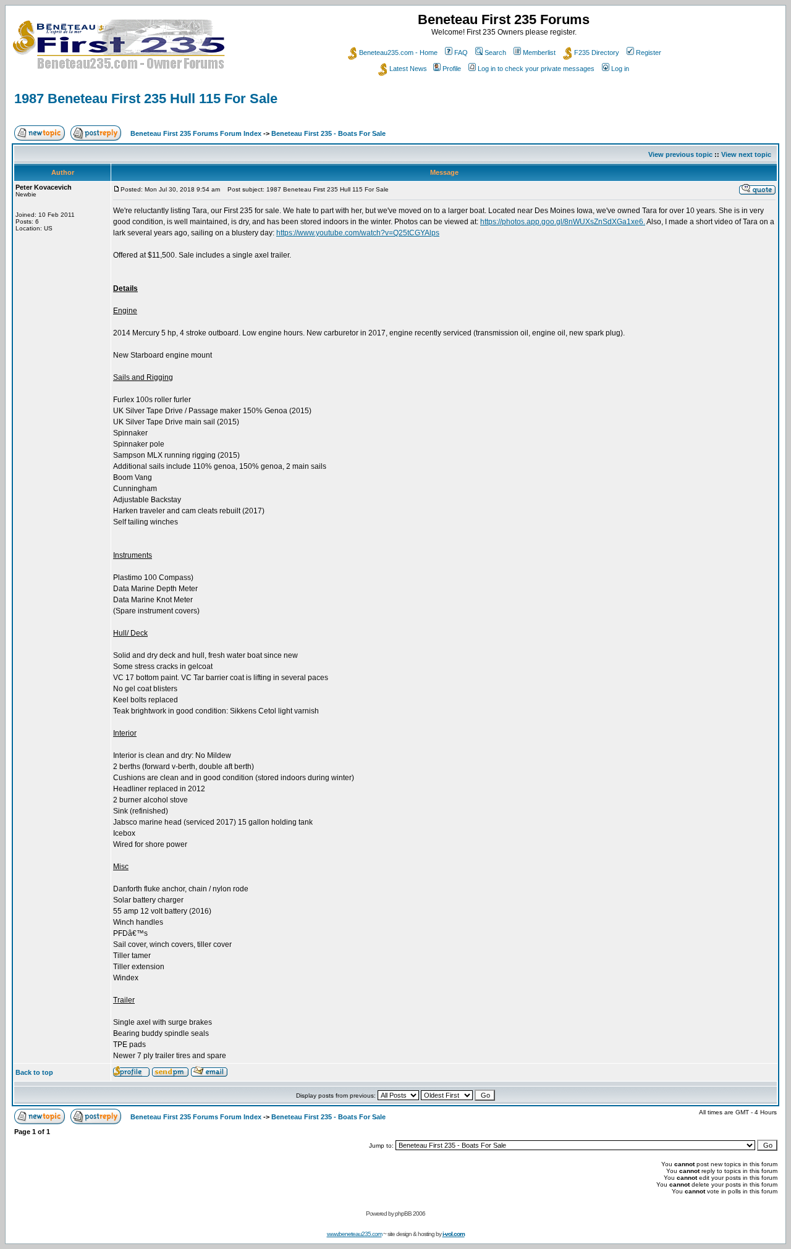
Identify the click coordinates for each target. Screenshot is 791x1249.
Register (648, 52)
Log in (620, 68)
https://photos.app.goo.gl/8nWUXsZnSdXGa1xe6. (562, 221)
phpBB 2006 (410, 1213)
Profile (451, 68)
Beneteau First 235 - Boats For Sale (328, 133)
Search (495, 52)
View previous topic (680, 154)
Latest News (408, 68)
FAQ (461, 52)
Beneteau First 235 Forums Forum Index (195, 133)
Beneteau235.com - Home (398, 52)
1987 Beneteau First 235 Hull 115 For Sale (145, 98)
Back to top (34, 1072)
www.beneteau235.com (354, 1233)
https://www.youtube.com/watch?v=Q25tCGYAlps (357, 233)
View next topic (746, 154)
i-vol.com (453, 1233)
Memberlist (539, 52)
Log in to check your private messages (536, 68)
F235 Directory (596, 52)
